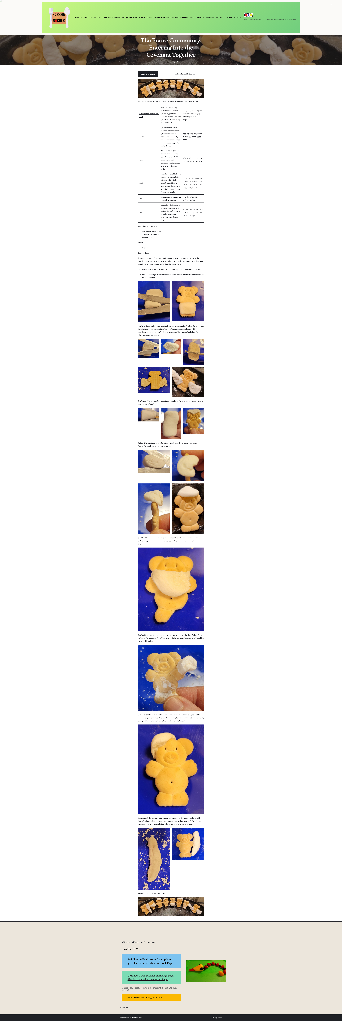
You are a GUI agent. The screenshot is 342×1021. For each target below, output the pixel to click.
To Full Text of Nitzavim (185, 74)
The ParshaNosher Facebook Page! (153, 963)
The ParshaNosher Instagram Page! (148, 979)
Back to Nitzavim (148, 74)
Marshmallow (153, 234)
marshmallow (144, 261)
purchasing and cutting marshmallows (184, 269)
